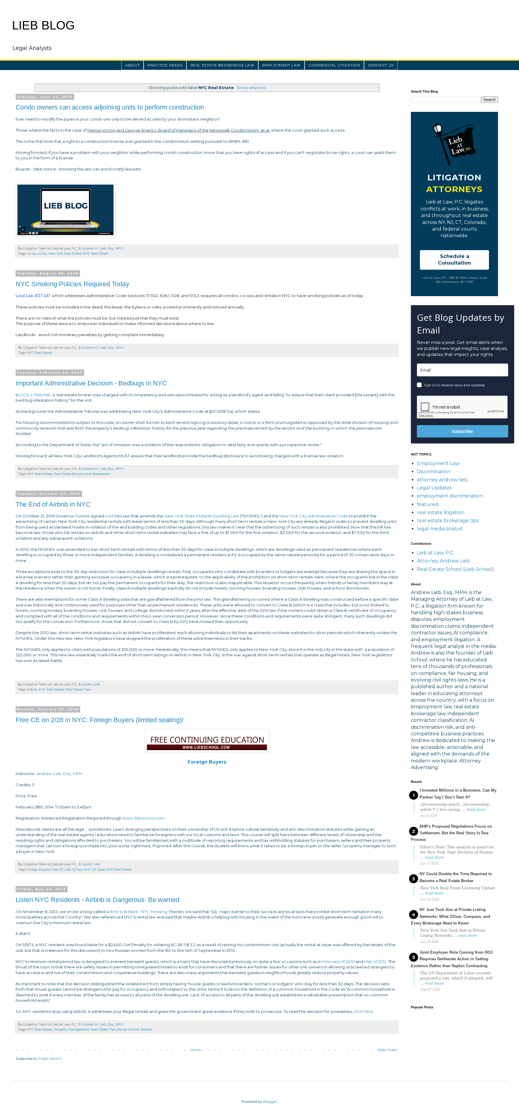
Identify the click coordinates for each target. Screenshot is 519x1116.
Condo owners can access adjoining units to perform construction (110, 107)
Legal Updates (434, 488)
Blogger (270, 1101)
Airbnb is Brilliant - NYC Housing (136, 911)
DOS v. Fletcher (35, 394)
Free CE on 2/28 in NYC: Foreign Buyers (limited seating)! (100, 720)
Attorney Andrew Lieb (443, 561)
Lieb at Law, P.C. (435, 553)
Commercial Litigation (334, 65)
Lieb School (74, 870)
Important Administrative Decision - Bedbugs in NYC (91, 383)
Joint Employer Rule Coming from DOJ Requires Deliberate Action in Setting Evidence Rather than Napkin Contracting (452, 959)
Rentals (146, 1030)
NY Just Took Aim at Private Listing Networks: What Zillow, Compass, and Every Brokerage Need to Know (450, 916)
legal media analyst (440, 529)
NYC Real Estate (95, 254)
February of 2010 (338, 961)
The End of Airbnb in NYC (53, 504)
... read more (474, 809)
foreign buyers (38, 870)
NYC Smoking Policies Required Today (72, 284)
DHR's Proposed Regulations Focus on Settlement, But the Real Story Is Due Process (451, 833)
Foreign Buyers (207, 762)
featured (428, 504)
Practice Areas (164, 65)
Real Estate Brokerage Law (222, 65)
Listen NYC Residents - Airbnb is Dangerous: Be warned (97, 899)
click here (363, 1011)
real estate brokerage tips (447, 520)
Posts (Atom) (50, 1058)
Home (195, 1049)
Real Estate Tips (77, 689)
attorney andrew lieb (442, 480)
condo (42, 254)
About (132, 65)
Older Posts (387, 1049)
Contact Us (381, 65)
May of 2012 (375, 961)
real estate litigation (440, 512)
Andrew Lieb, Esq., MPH (59, 773)
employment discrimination (450, 496)
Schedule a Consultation (454, 259)
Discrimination (434, 471)
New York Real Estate (65, 254)
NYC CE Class (94, 870)
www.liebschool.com (144, 818)
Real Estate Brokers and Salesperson (82, 474)
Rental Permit (128, 1030)
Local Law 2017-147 (33, 295)
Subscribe (462, 431)
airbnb (32, 689)
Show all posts (251, 87)
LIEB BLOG (43, 25)
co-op (31, 254)
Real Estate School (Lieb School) (455, 569)
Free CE (57, 870)
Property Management (71, 1030)
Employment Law (281, 65)
